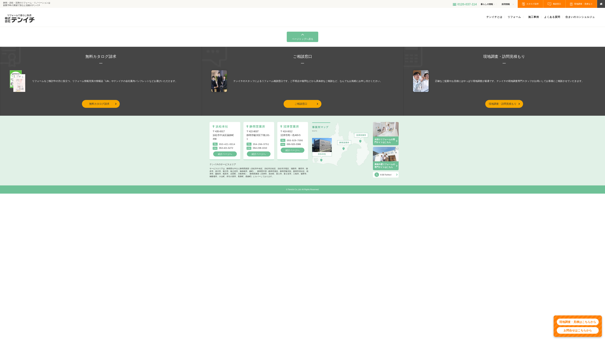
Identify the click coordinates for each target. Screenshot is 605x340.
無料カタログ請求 (99, 103)
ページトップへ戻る (302, 39)
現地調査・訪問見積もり (502, 103)
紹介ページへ (225, 154)
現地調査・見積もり (583, 4)
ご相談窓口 (301, 103)
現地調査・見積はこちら (577, 321)
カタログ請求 (532, 4)
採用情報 (506, 4)
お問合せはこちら (578, 330)
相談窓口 (557, 4)
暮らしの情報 (487, 4)
